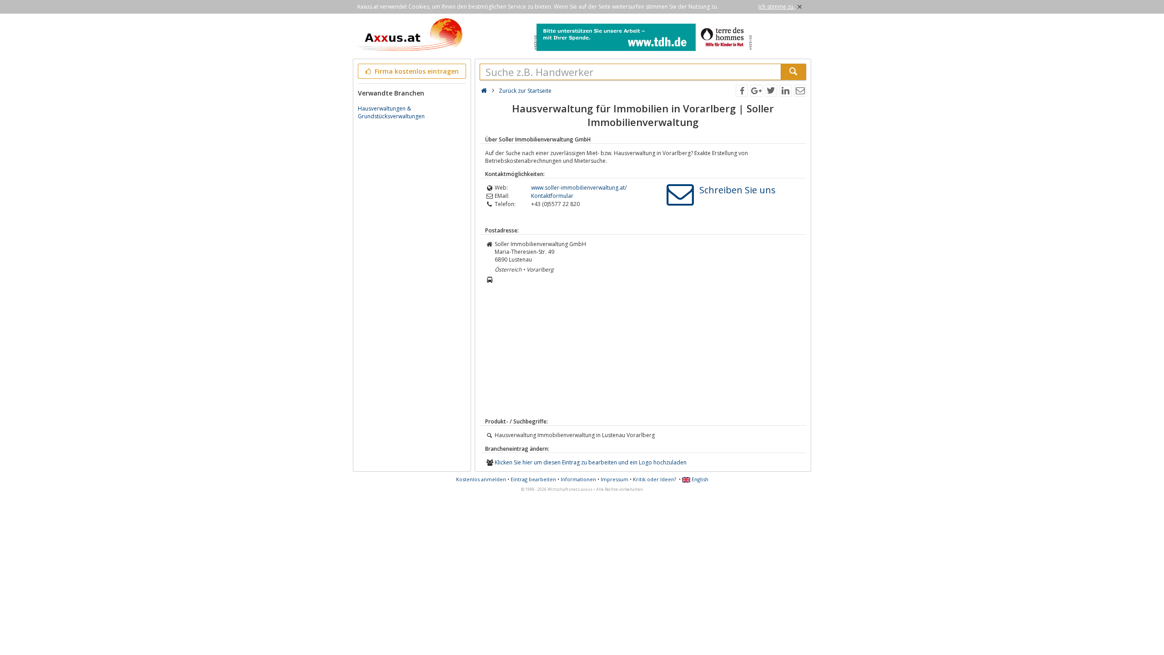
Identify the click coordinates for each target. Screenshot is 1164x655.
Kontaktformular (552, 196)
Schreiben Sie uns (737, 190)
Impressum (614, 479)
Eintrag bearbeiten (533, 479)
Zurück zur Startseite (525, 91)
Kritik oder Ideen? (654, 479)
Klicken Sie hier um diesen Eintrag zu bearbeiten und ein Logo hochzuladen (591, 462)
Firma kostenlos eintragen (416, 71)
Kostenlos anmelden (481, 479)
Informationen (578, 479)
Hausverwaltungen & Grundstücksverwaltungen (391, 112)
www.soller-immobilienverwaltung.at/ (579, 187)
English (699, 479)
